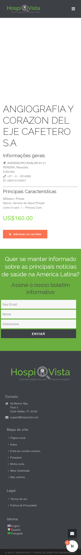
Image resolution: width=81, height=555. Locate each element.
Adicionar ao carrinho (27, 234)
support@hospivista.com (24, 417)
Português (17, 533)
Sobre (13, 444)
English (15, 526)
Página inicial (17, 438)
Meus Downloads (20, 470)
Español (15, 529)
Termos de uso (18, 499)
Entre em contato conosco (25, 451)
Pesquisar (16, 457)
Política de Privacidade (23, 505)
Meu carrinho (17, 477)
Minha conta (17, 464)
